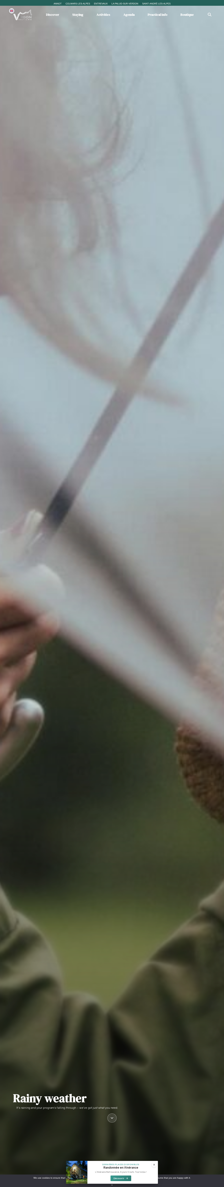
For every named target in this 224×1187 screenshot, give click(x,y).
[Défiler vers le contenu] (112, 1117)
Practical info (157, 14)
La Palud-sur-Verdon (125, 3)
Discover (52, 14)
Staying (77, 14)
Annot (58, 3)
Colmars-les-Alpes (78, 3)
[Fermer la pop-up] (154, 1164)
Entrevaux (101, 3)
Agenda (129, 14)
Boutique (187, 14)
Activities (103, 14)
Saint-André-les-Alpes (156, 3)
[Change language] (11, 10)
